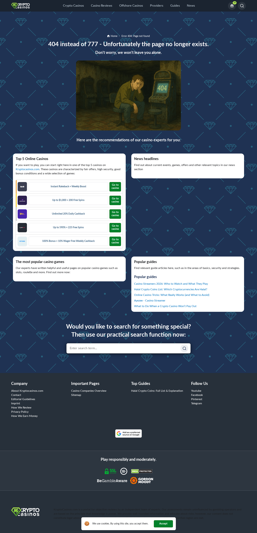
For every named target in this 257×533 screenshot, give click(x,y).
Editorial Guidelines (23, 399)
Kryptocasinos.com (27, 169)
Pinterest (196, 399)
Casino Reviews (101, 5)
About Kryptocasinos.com (27, 390)
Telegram (196, 403)
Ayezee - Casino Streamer (149, 300)
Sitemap (76, 395)
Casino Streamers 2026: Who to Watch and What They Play (171, 283)
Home (114, 36)
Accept (163, 523)
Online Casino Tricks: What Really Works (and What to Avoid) (171, 295)
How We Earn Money (24, 416)
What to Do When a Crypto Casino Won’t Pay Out (165, 306)
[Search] (242, 6)
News (191, 5)
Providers (156, 5)
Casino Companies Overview (88, 390)
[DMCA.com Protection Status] (142, 471)
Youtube (196, 390)
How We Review (21, 407)
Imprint (15, 403)
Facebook (197, 395)
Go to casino (115, 186)
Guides (175, 5)
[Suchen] (184, 348)
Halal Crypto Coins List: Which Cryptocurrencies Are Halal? (170, 289)
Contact (16, 395)
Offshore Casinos (131, 5)
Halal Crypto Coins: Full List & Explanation (157, 390)
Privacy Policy (19, 411)
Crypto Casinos (73, 5)
